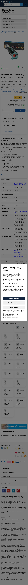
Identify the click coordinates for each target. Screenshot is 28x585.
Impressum (15, 317)
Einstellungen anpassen (14, 302)
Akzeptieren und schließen (14, 298)
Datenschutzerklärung (8, 317)
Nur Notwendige (14, 307)
